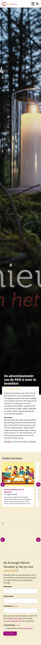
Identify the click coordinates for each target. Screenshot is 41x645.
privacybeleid (27, 628)
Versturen (10, 633)
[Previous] (2, 484)
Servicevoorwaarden (11, 621)
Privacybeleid (17, 618)
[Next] (38, 484)
